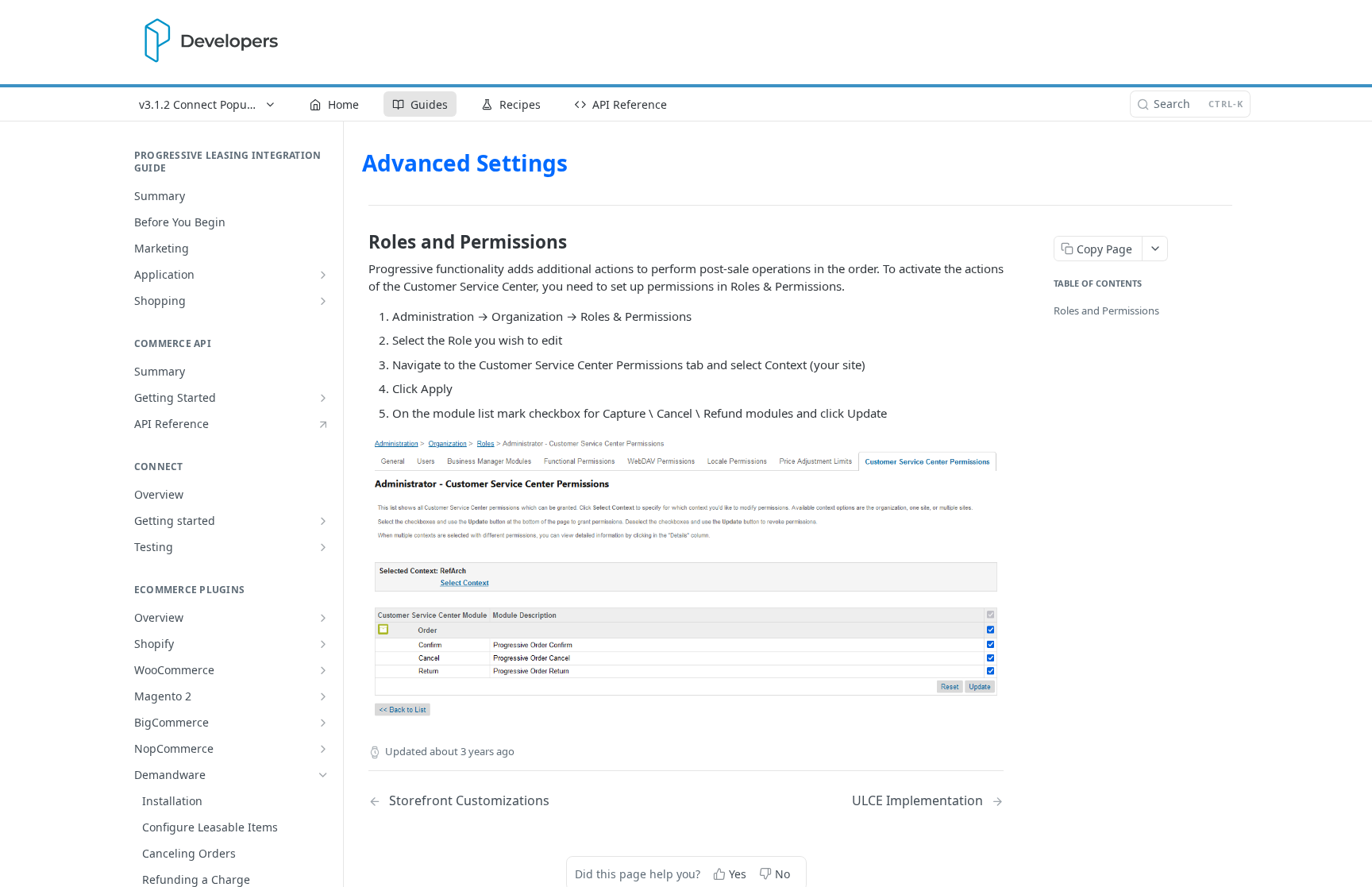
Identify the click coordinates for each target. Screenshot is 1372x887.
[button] (686, 578)
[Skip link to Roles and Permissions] (357, 242)
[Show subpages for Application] (323, 274)
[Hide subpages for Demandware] (323, 775)
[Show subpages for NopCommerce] (323, 748)
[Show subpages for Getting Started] (323, 397)
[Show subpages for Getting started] (323, 521)
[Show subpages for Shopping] (323, 301)
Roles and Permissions (1106, 310)
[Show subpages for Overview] (323, 617)
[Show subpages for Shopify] (323, 644)
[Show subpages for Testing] (323, 547)
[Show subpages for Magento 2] (323, 696)
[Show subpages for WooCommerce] (323, 670)
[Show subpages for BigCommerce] (323, 722)
